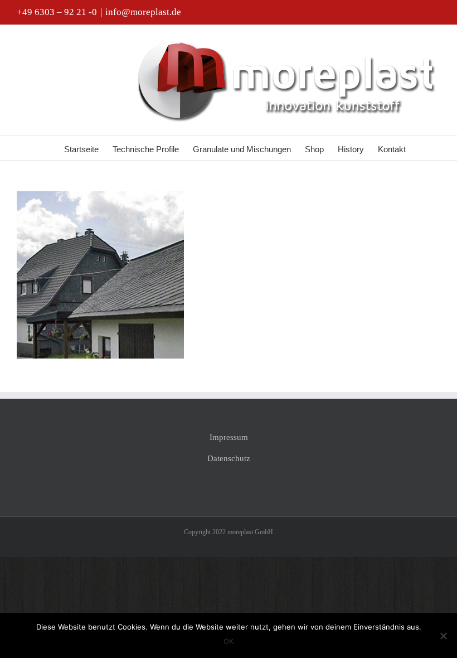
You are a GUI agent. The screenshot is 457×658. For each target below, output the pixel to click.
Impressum (229, 437)
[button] (423, 148)
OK (228, 641)
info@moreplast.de (143, 12)
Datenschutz (228, 458)
